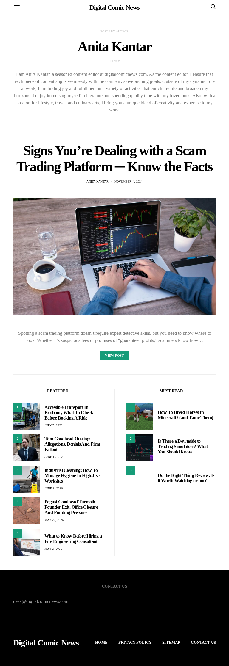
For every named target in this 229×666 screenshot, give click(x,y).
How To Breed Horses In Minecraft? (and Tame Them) (185, 415)
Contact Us (203, 642)
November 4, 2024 (128, 181)
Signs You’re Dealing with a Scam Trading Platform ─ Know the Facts (114, 158)
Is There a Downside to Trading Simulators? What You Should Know (183, 446)
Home (101, 642)
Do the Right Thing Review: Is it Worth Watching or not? (186, 478)
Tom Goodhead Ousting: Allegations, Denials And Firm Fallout (72, 444)
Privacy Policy (134, 642)
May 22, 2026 (54, 520)
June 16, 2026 (54, 456)
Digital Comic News (114, 7)
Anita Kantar (97, 181)
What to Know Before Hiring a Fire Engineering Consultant (73, 538)
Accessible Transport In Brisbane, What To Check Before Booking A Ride (68, 412)
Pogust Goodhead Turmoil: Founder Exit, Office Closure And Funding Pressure (71, 507)
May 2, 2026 (53, 548)
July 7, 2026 (53, 425)
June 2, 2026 (53, 488)
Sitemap (171, 642)
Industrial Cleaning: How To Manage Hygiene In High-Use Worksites (71, 475)
